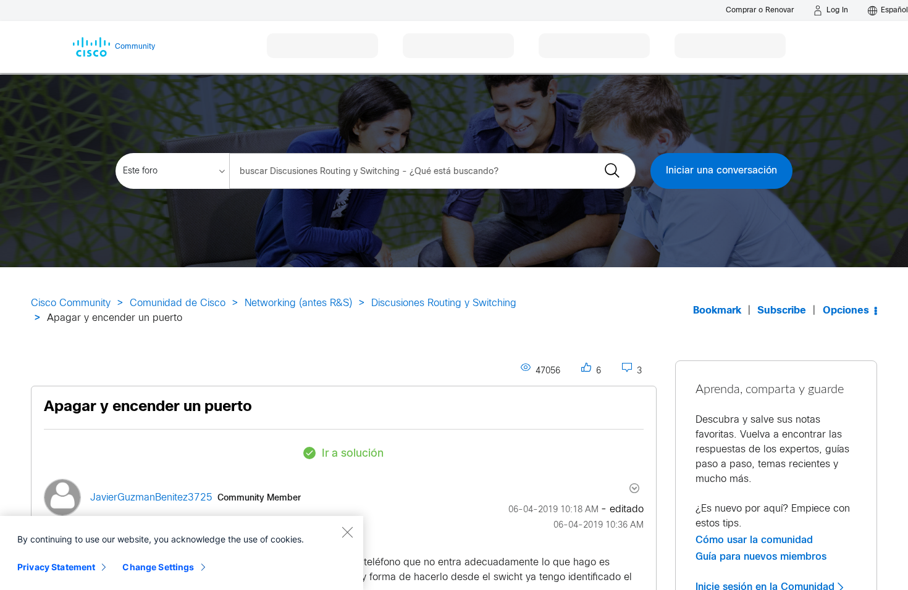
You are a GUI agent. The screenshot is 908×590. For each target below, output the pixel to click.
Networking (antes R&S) (298, 303)
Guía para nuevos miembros (761, 556)
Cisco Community (71, 303)
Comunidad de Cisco (177, 303)
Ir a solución (353, 454)
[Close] (347, 532)
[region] (181, 553)
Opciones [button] (846, 310)
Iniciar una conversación (721, 170)
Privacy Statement (56, 567)
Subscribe (781, 310)
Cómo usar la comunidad (754, 540)
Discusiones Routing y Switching (443, 303)
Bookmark (717, 310)
